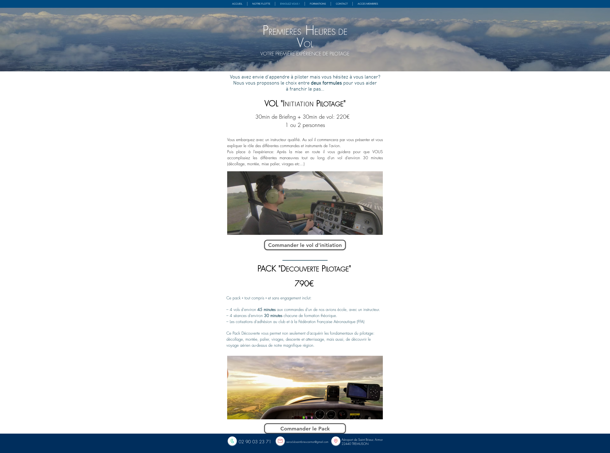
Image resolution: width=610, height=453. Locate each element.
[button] (368, 4)
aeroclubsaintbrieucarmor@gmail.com (307, 442)
